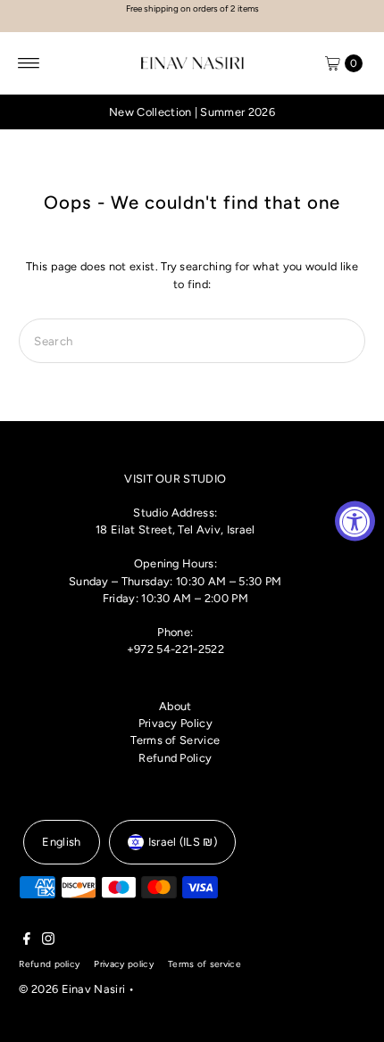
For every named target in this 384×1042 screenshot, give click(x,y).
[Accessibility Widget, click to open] (355, 521)
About (175, 706)
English (61, 841)
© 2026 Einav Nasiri (72, 989)
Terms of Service (175, 740)
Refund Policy (175, 758)
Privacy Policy (175, 723)
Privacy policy (123, 964)
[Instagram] (48, 941)
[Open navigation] (29, 63)
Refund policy (49, 964)
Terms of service (204, 964)
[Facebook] (26, 941)
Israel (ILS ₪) (182, 841)
